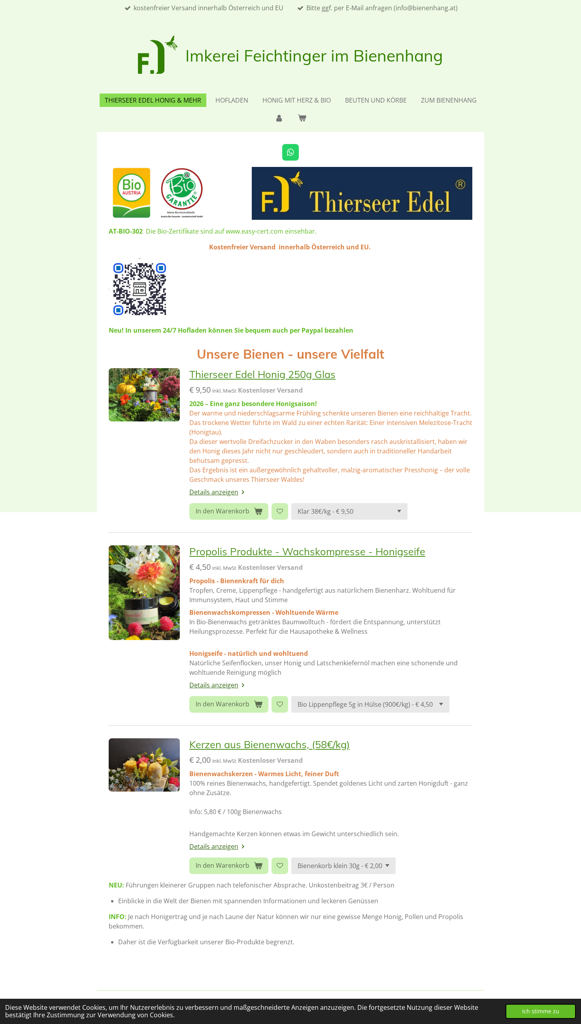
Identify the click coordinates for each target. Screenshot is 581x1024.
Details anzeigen (213, 492)
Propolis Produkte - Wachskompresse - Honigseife (307, 551)
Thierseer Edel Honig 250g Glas (262, 374)
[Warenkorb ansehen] (301, 117)
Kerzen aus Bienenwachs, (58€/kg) (269, 744)
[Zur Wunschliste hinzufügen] (280, 511)
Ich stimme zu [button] (540, 1011)
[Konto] (279, 117)
